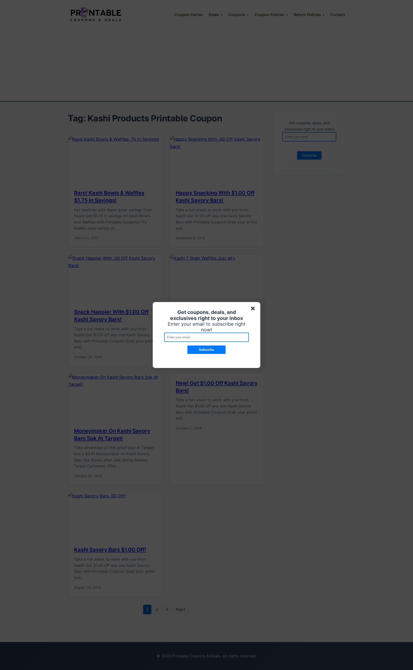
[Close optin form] (254, 309)
